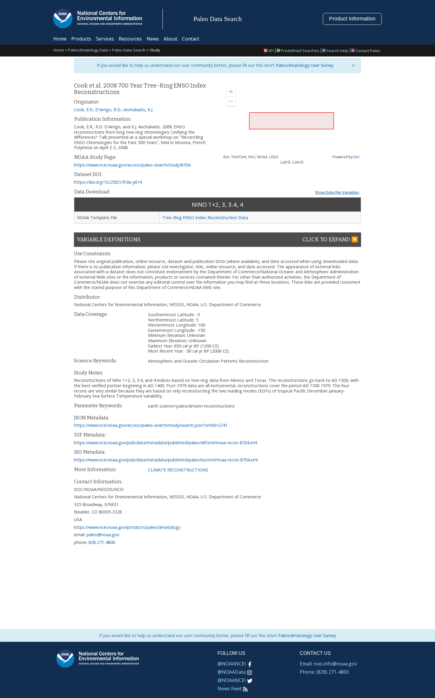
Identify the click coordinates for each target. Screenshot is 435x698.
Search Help (337, 50)
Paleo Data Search (129, 50)
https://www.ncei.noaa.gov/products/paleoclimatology (127, 527)
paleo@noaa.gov (102, 534)
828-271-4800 (101, 542)
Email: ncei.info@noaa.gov (328, 663)
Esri (357, 156)
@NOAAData (232, 672)
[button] (231, 91)
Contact (190, 38)
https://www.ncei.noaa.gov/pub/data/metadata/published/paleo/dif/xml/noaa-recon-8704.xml (165, 442)
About (170, 38)
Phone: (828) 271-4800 (324, 672)
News (152, 38)
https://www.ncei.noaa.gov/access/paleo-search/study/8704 (132, 165)
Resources (130, 38)
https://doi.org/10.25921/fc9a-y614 (108, 182)
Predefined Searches (300, 50)
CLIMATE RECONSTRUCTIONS (178, 470)
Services (105, 38)
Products (81, 38)
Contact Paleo (367, 50)
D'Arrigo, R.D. (108, 109)
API (271, 50)
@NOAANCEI (232, 663)
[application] (291, 121)
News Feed (229, 688)
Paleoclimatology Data (88, 50)
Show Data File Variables (337, 192)
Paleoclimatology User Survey (304, 65)
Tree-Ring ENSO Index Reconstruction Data (205, 217)
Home (60, 38)
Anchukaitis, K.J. (138, 109)
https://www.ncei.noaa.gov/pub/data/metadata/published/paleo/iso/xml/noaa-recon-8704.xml (166, 460)
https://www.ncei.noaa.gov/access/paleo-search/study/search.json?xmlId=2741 (151, 425)
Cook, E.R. (83, 109)
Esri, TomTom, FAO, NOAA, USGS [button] (250, 157)
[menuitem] (270, 50)
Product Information (352, 19)
